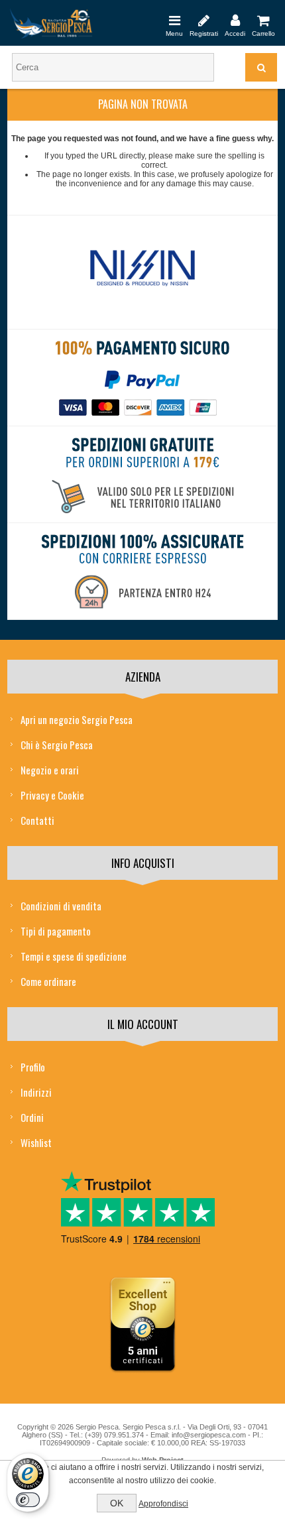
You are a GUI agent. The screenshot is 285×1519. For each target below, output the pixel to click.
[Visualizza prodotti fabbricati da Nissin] (142, 268)
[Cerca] (261, 67)
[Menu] (174, 20)
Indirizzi (36, 1092)
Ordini (32, 1117)
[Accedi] (235, 20)
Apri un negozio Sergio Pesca (77, 719)
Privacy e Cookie (52, 795)
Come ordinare (48, 981)
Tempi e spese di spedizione (74, 956)
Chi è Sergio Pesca (57, 744)
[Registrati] (204, 20)
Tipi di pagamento (56, 931)
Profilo (33, 1067)
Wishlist (36, 1142)
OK (116, 1503)
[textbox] (113, 67)
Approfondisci (163, 1503)
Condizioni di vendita (61, 905)
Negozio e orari (50, 769)
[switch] (28, 1499)
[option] (142, 272)
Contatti (37, 820)
